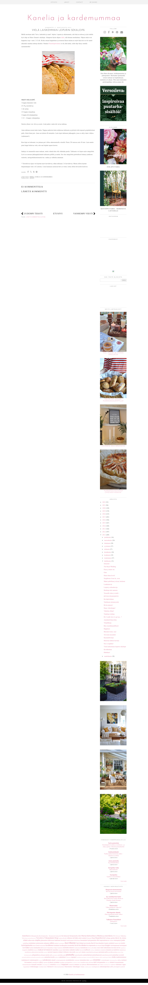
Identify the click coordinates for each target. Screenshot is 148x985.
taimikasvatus (84, 962)
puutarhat (33, 957)
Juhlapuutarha (35, 936)
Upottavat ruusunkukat (113, 877)
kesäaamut (42, 945)
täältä (62, 37)
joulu (123, 940)
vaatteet (113, 964)
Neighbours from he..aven (112, 578)
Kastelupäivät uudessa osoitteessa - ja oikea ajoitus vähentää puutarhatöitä (113, 846)
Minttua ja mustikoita (105, 935)
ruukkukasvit (25, 960)
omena (83, 952)
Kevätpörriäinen (109, 599)
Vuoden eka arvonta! (113, 446)
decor (117, 938)
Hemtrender (114, 905)
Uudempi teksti (33, 213)
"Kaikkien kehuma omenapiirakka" (113, 491)
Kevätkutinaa (108, 649)
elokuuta (106, 549)
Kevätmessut (65, 936)
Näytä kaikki (124, 881)
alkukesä (69, 938)
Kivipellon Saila (113, 868)
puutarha (70, 954)
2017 (103, 517)
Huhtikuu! (107, 652)
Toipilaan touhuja (109, 614)
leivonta (113, 948)
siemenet (77, 960)
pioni (47, 955)
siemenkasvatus (84, 960)
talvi (95, 962)
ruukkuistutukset (121, 957)
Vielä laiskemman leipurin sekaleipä (115, 646)
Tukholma (123, 936)
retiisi (93, 957)
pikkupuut (43, 955)
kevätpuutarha (91, 945)
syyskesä (50, 962)
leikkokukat (107, 948)
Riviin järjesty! (108, 605)
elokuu (124, 938)
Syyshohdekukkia (113, 863)
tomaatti (39, 964)
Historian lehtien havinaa (111, 641)
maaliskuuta (107, 656)
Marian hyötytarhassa (89, 935)
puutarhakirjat (87, 955)
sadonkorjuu (46, 960)
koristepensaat (115, 945)
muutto (45, 952)
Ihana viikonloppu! (109, 608)
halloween (51, 940)
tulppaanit (64, 964)
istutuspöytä (117, 940)
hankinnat (57, 940)
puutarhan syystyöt (118, 955)
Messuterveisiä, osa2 (110, 632)
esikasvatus (31, 940)
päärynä (57, 957)
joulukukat (32, 943)
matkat (77, 950)
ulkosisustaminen (92, 964)
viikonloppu (76, 967)
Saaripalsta (113, 875)
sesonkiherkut (70, 960)
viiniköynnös (88, 967)
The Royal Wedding (110, 566)
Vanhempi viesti (83, 213)
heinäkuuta (107, 552)
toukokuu (53, 964)
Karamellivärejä (109, 638)
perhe (106, 952)
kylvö (45, 948)
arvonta (75, 938)
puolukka (60, 955)
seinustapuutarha (60, 960)
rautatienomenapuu (82, 957)
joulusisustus (40, 943)
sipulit (91, 960)
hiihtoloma (77, 940)
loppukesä (122, 948)
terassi (112, 962)
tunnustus (71, 964)
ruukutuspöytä (34, 960)
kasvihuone (70, 942)
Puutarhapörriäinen (54, 43)
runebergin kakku (106, 957)
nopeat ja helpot (58, 952)
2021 (103, 505)
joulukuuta (107, 537)
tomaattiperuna (46, 964)
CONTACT (79, 2)
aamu (60, 938)
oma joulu (72, 952)
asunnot (84, 938)
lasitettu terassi (68, 947)
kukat (27, 947)
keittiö (123, 943)
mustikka (40, 952)
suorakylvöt (35, 962)
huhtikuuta (107, 561)
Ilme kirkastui (114, 869)
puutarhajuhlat (79, 955)
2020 (103, 508)
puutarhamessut (97, 955)
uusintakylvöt (106, 964)
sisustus (97, 959)
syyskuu (62, 962)
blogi (93, 938)
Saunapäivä (113, 921)
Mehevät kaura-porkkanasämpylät (113, 400)
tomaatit (33, 964)
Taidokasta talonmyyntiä (111, 602)
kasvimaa (79, 943)
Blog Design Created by (74, 981)
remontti (89, 957)
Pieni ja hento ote (109, 569)
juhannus (46, 943)
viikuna (82, 967)
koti (24, 948)
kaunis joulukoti (109, 943)
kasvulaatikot (100, 943)
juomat (56, 943)
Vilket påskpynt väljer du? (113, 907)
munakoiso (98, 950)
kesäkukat (56, 945)
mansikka (55, 950)
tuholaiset (58, 964)
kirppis (107, 945)
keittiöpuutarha (26, 945)
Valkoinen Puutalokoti (113, 919)
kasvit (93, 943)
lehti (102, 948)
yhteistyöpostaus (105, 967)
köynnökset (51, 948)
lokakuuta (107, 543)
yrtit (111, 967)
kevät (77, 945)
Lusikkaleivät (108, 584)
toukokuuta (107, 558)
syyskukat (56, 962)
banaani (89, 938)
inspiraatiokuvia (104, 940)
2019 (103, 511)
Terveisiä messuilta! (110, 635)
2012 (103, 532)
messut (82, 950)
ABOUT (66, 2)
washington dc (96, 967)
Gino (105, 572)
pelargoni (96, 952)
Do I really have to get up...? (113, 617)
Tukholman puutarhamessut (29, 938)
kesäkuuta (107, 555)
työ (80, 964)
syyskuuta (107, 546)
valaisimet (118, 964)
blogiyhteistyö (100, 938)
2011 (103, 535)
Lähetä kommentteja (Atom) (35, 217)
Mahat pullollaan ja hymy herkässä (114, 581)
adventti (64, 938)
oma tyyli (78, 952)
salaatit (53, 960)
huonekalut (83, 940)
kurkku (31, 948)
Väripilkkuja (107, 623)
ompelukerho (89, 952)
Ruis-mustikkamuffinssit (111, 626)
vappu (124, 964)
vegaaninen (26, 967)
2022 (103, 502)
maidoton (31, 950)
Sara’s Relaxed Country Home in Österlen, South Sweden (113, 899)
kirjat (103, 945)
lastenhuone (84, 948)
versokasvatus (42, 967)
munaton (103, 950)
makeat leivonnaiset (45, 949)
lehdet (98, 948)
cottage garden (110, 938)
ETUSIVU (54, 2)
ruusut (40, 960)
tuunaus (76, 964)
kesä (37, 945)
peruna (115, 952)
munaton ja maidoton (112, 950)
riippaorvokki (98, 957)
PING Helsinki (116, 936)
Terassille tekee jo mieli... (112, 593)
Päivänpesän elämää (113, 912)
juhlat (52, 943)
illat (98, 940)
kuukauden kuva (39, 948)
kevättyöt (98, 945)
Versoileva (40, 938)
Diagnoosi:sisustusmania (114, 889)
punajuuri (55, 955)
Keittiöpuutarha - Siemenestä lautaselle (50, 936)
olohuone (66, 952)
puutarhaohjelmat (26, 957)
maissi (36, 950)
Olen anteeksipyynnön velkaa (113, 914)
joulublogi (26, 943)
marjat (60, 950)
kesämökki (71, 945)
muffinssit (87, 950)
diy (121, 938)
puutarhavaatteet (40, 957)
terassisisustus (119, 962)
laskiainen (77, 948)
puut (64, 955)
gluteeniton (44, 940)
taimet (78, 962)
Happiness (107, 629)
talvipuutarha (101, 962)
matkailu (72, 950)
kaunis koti (118, 943)
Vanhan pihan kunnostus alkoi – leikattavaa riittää (113, 854)
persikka (110, 952)
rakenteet (68, 957)
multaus (92, 950)
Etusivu (58, 213)
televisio (108, 962)
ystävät (123, 967)
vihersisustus (68, 967)
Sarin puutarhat (113, 843)
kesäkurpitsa (63, 945)
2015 (103, 523)
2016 (103, 520)
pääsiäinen (62, 957)
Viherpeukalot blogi (51, 938)
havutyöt (63, 940)
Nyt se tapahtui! (109, 644)
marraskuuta (108, 540)
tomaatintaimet (26, 964)
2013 (103, 529)
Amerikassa (26, 935)
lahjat (55, 948)
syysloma (74, 962)
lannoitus (60, 948)
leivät (32, 178)
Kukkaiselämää (113, 852)
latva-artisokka (92, 948)
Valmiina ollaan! (109, 611)
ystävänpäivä (116, 967)
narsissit (50, 952)
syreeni (45, 962)
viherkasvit (50, 967)
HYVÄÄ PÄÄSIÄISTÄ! (111, 596)
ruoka (114, 957)
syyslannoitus (68, 962)
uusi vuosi (100, 964)
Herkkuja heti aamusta (110, 590)
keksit (34, 945)
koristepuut (123, 945)
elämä (25, 940)
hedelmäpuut (70, 940)
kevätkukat (83, 945)
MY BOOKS (93, 2)
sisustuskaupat (105, 960)
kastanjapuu (62, 943)
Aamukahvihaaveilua (110, 620)
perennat (101, 952)
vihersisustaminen (59, 967)
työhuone (83, 964)
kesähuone (49, 945)
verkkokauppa (34, 967)
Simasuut (106, 564)
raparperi (73, 957)
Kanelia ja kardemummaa (74, 18)
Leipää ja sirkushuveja (110, 587)
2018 (103, 514)
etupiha (37, 940)
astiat (80, 938)
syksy (41, 962)
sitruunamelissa (113, 960)
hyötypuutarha (92, 940)
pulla (51, 955)
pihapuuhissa (36, 955)
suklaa (119, 960)
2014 (103, 526)
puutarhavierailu (50, 957)
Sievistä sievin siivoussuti (113, 891)
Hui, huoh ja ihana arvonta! (113, 354)
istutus (111, 940)
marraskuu (66, 950)
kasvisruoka (87, 943)
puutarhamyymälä (107, 955)
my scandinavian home (113, 896)
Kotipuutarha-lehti (75, 936)
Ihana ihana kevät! (109, 575)
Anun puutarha (113, 861)
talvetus (91, 962)
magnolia (25, 950)
